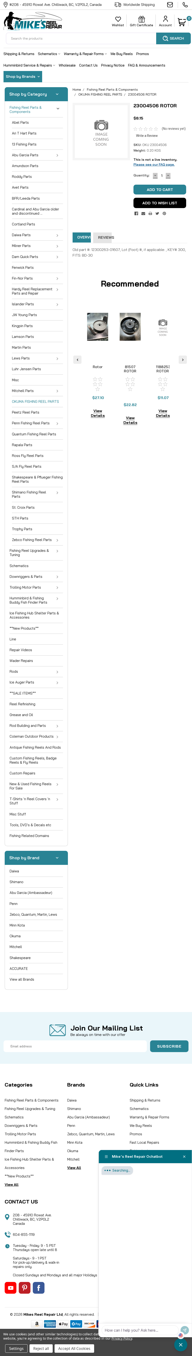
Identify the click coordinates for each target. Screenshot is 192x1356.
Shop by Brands (21, 76)
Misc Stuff (18, 814)
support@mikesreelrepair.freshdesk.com (172, 5)
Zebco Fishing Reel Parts (32, 540)
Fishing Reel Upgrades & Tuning (29, 552)
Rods (14, 671)
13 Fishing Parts (24, 144)
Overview (84, 237)
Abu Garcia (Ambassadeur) (31, 892)
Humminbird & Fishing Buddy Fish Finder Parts (28, 600)
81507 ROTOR (130, 369)
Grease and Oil (21, 715)
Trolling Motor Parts (25, 587)
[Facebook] (136, 213)
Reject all (41, 1348)
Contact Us (88, 65)
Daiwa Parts (21, 235)
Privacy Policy (121, 1338)
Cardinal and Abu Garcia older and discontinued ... (35, 211)
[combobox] (98, 38)
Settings (16, 1348)
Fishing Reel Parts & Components (26, 109)
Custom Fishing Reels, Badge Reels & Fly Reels (33, 760)
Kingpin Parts (22, 326)
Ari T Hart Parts (24, 133)
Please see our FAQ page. (154, 164)
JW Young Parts (24, 315)
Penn (14, 903)
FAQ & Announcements (146, 65)
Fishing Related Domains (29, 835)
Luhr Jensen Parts (26, 369)
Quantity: (141, 175)
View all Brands (22, 979)
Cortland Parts (23, 224)
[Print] (150, 213)
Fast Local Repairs (144, 1142)
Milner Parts (21, 245)
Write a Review (147, 136)
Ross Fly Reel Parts (28, 455)
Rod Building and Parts (28, 725)
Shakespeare (20, 958)
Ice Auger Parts (22, 682)
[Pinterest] (164, 213)
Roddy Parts (22, 176)
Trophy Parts (22, 529)
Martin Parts (21, 347)
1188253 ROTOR (163, 369)
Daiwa (14, 871)
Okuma (15, 936)
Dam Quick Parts (25, 256)
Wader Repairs (21, 660)
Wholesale (67, 65)
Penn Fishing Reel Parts (31, 423)
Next (183, 359)
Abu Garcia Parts (25, 155)
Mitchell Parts (23, 390)
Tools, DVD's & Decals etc (30, 825)
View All (11, 1184)
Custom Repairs (22, 773)
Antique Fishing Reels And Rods (35, 747)
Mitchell (16, 947)
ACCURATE (19, 968)
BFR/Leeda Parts (26, 198)
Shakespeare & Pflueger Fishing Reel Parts (37, 479)
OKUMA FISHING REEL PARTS (35, 401)
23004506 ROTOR (142, 94)
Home (77, 89)
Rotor (98, 367)
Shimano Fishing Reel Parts (29, 494)
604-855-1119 (185, 5)
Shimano (16, 882)
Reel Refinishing (22, 704)
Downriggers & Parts (26, 576)
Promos (142, 54)
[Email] (143, 213)
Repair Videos (21, 650)
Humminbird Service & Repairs (28, 65)
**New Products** (24, 628)
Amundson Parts (25, 166)
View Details (98, 413)
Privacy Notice (113, 65)
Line (13, 639)
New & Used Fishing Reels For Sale (31, 786)
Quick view (97, 352)
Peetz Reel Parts (25, 412)
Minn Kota (17, 925)
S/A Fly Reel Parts (26, 466)
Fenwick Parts (23, 267)
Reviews (104, 237)
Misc (15, 380)
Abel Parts (20, 122)
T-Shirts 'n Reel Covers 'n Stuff (30, 801)
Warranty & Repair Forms (84, 54)
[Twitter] (157, 213)
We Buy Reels (122, 54)
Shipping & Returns (19, 54)
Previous (77, 359)
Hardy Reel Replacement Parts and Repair (32, 291)
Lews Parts (21, 358)
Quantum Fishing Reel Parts (34, 434)
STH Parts (20, 518)
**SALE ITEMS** (23, 693)
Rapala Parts (22, 445)
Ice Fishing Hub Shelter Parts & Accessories (34, 615)
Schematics (48, 54)
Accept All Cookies (74, 1348)
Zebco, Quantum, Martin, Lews (33, 914)
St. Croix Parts (23, 507)
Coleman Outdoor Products (32, 736)
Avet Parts (20, 187)
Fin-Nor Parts (22, 278)
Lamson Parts (23, 336)
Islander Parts (23, 304)
